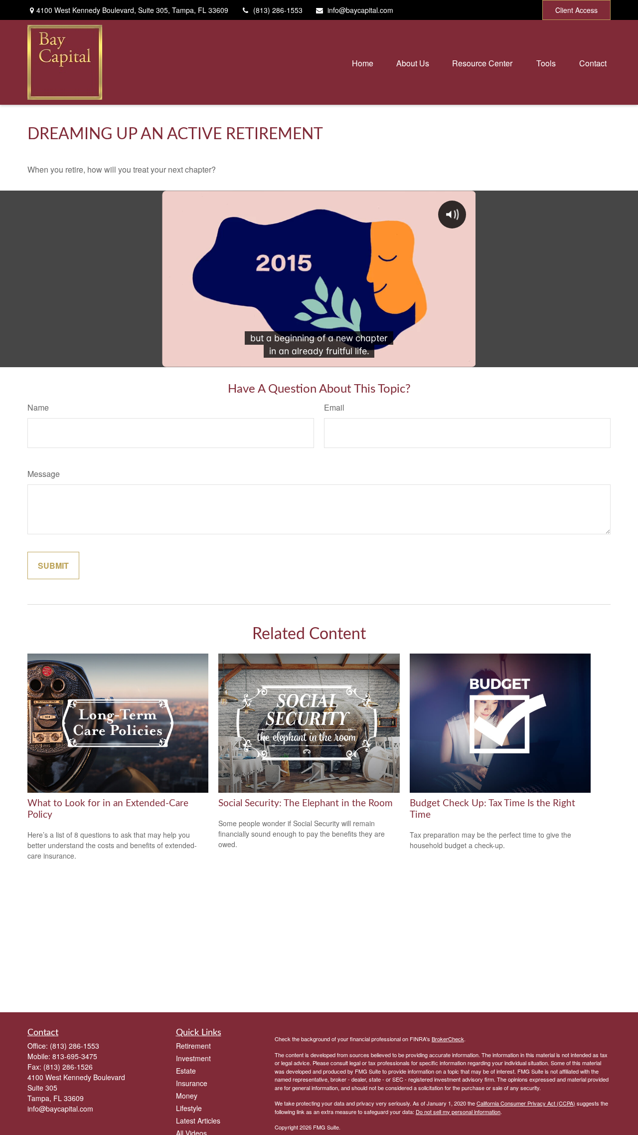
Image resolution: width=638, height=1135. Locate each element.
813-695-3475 (74, 1056)
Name (38, 407)
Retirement (193, 1046)
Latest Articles (198, 1121)
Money (186, 1096)
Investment (193, 1058)
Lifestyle (189, 1108)
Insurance (191, 1083)
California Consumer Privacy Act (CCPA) (526, 1103)
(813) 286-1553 (278, 10)
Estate (186, 1071)
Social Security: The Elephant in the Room (305, 803)
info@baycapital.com (360, 10)
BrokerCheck (448, 1039)
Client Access (576, 10)
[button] (362, 62)
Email (334, 407)
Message (43, 473)
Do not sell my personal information (458, 1112)
